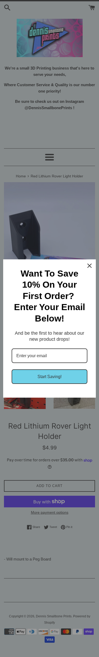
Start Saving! (49, 376)
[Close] (89, 265)
